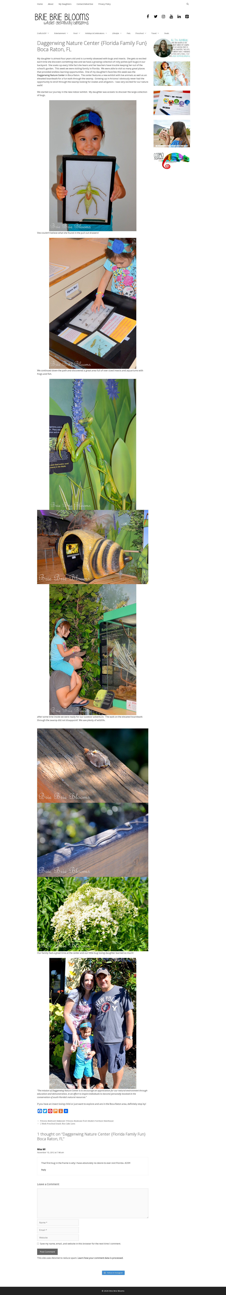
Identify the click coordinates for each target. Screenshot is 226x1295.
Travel (153, 33)
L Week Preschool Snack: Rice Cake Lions (57, 1123)
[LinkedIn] (179, 16)
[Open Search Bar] (187, 4)
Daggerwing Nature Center (51, 75)
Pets (128, 33)
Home (40, 4)
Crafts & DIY (41, 33)
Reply (43, 1169)
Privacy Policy (104, 4)
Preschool (140, 33)
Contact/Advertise (85, 4)
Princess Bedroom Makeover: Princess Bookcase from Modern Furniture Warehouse (77, 1121)
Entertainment (60, 33)
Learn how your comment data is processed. (100, 1257)
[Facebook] (147, 16)
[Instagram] (163, 16)
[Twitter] (155, 16)
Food (75, 33)
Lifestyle (115, 33)
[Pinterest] (187, 16)
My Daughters (65, 4)
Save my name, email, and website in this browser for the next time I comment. (80, 1243)
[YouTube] (171, 16)
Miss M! (41, 1149)
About (50, 4)
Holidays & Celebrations (94, 33)
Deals (166, 33)
